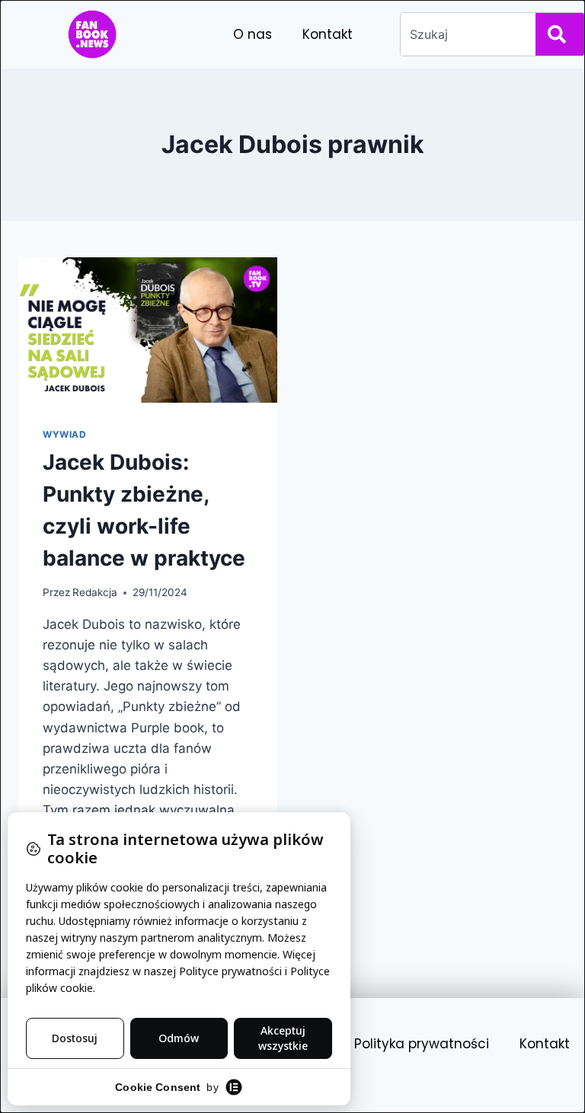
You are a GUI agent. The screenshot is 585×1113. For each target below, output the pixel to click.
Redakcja (94, 592)
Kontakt (327, 34)
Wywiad (65, 434)
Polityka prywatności (421, 1044)
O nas (252, 34)
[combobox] (465, 34)
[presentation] (147, 330)
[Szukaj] (559, 34)
